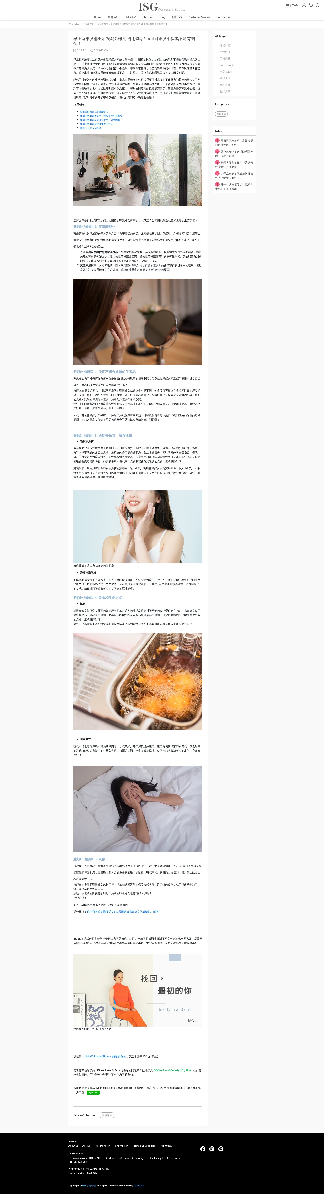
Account (86, 1145)
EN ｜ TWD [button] (292, 5)
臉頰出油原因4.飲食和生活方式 (96, 123)
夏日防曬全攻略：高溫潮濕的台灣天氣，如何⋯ (234, 142)
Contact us (223, 17)
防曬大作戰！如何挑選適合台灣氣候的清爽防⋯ (234, 164)
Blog (163, 17)
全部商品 (130, 17)
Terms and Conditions (144, 1145)
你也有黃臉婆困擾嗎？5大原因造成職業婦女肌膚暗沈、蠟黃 (123, 911)
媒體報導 (225, 78)
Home (97, 17)
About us (73, 1145)
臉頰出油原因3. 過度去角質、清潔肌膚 (100, 119)
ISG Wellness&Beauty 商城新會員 (105, 1056)
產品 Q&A (226, 71)
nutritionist (227, 65)
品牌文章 (225, 91)
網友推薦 (225, 84)
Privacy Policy (121, 1145)
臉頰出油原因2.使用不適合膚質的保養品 (101, 115)
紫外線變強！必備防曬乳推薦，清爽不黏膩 (234, 153)
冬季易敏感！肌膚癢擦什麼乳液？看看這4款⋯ (234, 175)
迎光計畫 (225, 45)
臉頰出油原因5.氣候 (90, 128)
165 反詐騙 (166, 1145)
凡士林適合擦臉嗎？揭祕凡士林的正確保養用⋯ (234, 186)
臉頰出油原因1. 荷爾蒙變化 (94, 111)
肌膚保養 (107, 1115)
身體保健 (225, 51)
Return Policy (103, 1145)
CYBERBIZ (138, 1185)
